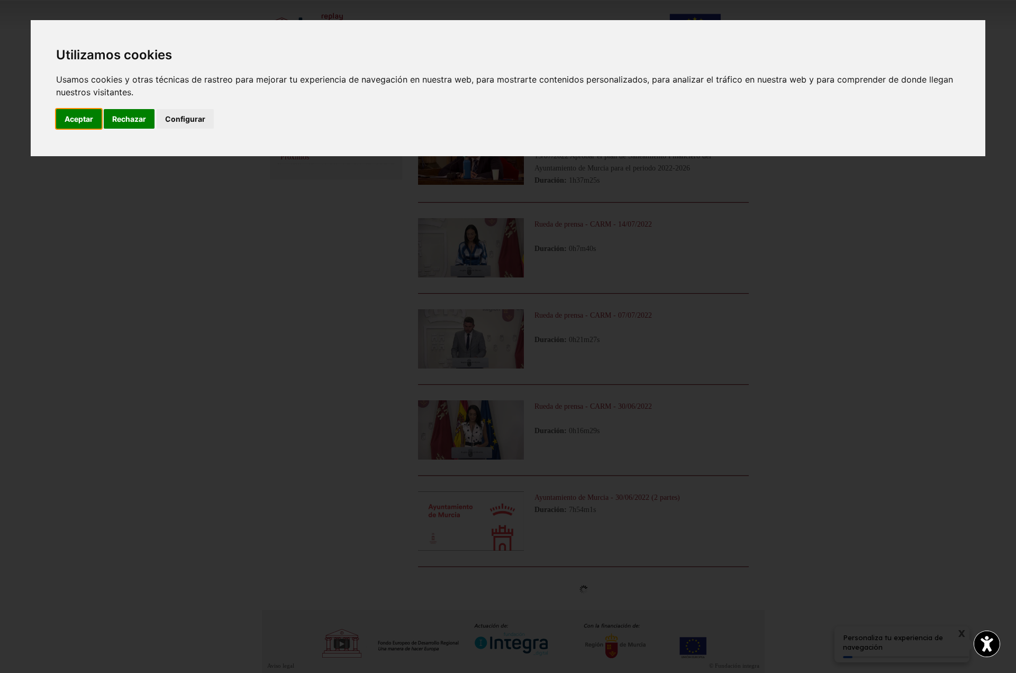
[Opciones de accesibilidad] (987, 644)
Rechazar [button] (129, 118)
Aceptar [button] (79, 118)
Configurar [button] (185, 118)
